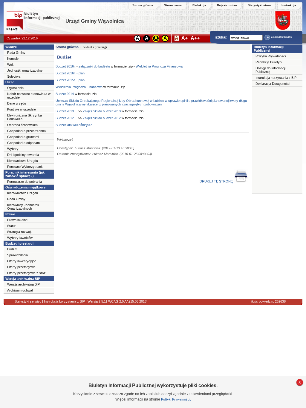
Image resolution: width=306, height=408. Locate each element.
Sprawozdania (17, 255)
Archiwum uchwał (20, 290)
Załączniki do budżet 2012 (102, 118)
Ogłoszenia (15, 88)
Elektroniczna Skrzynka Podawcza (24, 117)
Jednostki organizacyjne (24, 70)
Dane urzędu (16, 103)
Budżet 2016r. (66, 66)
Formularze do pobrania (24, 181)
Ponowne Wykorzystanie (25, 166)
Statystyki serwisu (28, 301)
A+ (184, 38)
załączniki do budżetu (94, 66)
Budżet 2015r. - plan (70, 80)
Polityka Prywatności (270, 56)
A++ (195, 38)
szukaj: (221, 37)
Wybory (13, 149)
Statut (11, 226)
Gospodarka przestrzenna (26, 131)
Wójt (10, 64)
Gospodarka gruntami (23, 137)
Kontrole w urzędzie (21, 109)
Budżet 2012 (65, 118)
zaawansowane (282, 36)
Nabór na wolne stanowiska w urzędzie (29, 95)
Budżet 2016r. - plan (70, 73)
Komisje (13, 58)
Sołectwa (13, 76)
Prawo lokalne (17, 220)
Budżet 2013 (65, 111)
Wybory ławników (20, 238)
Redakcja (199, 5)
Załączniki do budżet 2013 (102, 111)
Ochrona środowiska (22, 125)
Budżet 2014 (65, 94)
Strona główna (142, 5)
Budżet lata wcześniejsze (74, 125)
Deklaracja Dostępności (272, 83)
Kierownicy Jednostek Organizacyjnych (23, 206)
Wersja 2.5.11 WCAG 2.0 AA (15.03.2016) (117, 301)
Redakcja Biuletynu (269, 62)
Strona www (173, 5)
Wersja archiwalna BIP (23, 284)
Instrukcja (288, 5)
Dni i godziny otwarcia (23, 155)
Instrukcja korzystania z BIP (275, 77)
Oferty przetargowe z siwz (26, 273)
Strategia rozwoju (19, 232)
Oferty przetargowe (21, 267)
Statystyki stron (259, 5)
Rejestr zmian (227, 5)
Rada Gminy (16, 52)
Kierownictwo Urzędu (22, 160)
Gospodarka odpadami (23, 143)
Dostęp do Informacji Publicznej (270, 69)
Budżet (12, 249)
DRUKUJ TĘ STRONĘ (217, 181)
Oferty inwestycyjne (21, 261)
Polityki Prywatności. (176, 399)
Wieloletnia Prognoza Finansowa (159, 66)
